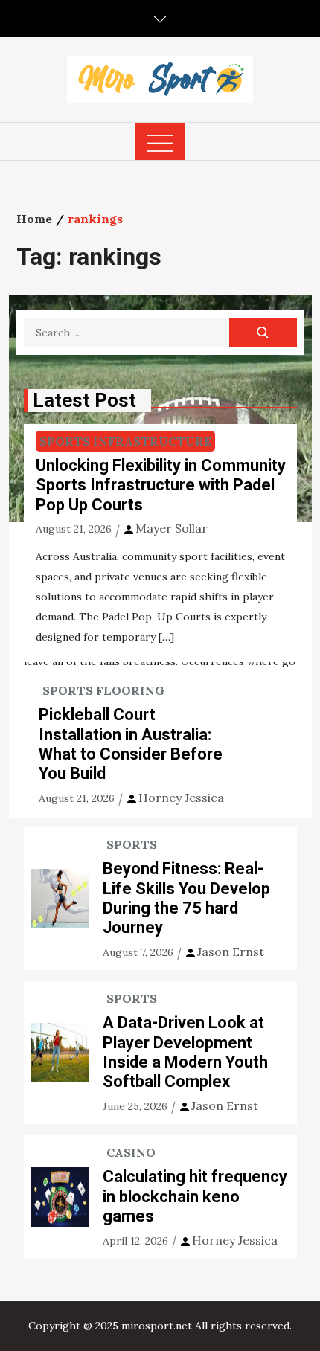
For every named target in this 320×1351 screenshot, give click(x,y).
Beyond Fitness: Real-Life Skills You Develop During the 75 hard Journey (186, 898)
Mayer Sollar (171, 528)
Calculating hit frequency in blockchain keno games (195, 1196)
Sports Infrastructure (125, 441)
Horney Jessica (181, 797)
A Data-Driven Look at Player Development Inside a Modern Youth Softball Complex (185, 1052)
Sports (131, 844)
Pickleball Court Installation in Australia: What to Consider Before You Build (131, 744)
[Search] (263, 332)
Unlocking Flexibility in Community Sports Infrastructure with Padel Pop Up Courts (161, 485)
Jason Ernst (230, 951)
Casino (131, 1152)
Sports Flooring (103, 690)
